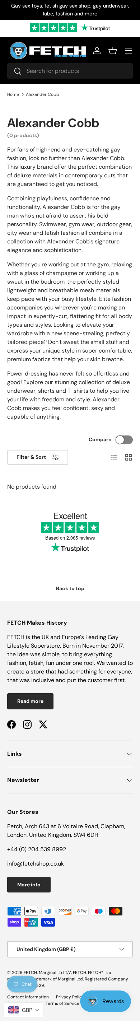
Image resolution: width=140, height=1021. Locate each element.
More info (29, 884)
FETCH (30, 972)
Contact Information (28, 997)
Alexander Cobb (42, 94)
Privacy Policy (70, 997)
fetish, (37, 663)
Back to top (70, 588)
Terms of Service (62, 1003)
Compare (100, 439)
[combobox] (70, 71)
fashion (16, 663)
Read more (30, 701)
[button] (113, 51)
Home (13, 94)
